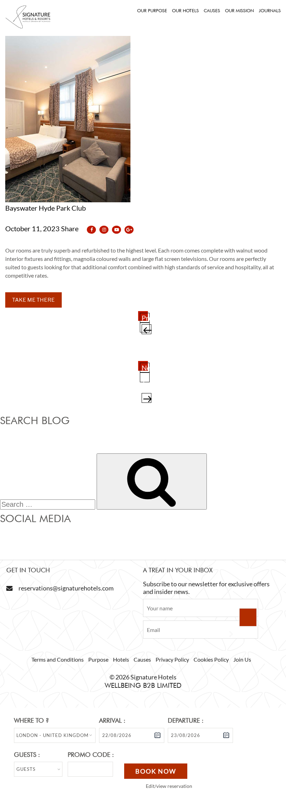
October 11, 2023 (32, 228)
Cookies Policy (211, 659)
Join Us (242, 659)
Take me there (33, 300)
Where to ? (31, 720)
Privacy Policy (172, 659)
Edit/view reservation (169, 786)
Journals (270, 10)
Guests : (27, 754)
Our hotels (185, 10)
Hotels (121, 659)
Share (70, 228)
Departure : (186, 720)
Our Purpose (152, 10)
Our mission (239, 10)
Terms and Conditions (57, 659)
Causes (212, 10)
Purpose (98, 659)
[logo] (28, 26)
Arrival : (112, 720)
